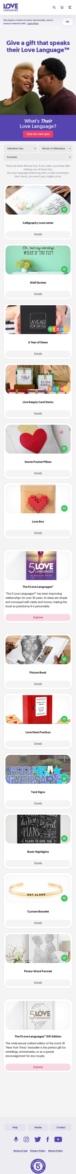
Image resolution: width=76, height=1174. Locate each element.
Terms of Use (20, 1150)
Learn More (33, 23)
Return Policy (55, 1150)
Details (38, 234)
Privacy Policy (38, 1150)
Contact (61, 1127)
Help (15, 1127)
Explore (38, 617)
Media (38, 1127)
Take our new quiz (38, 134)
